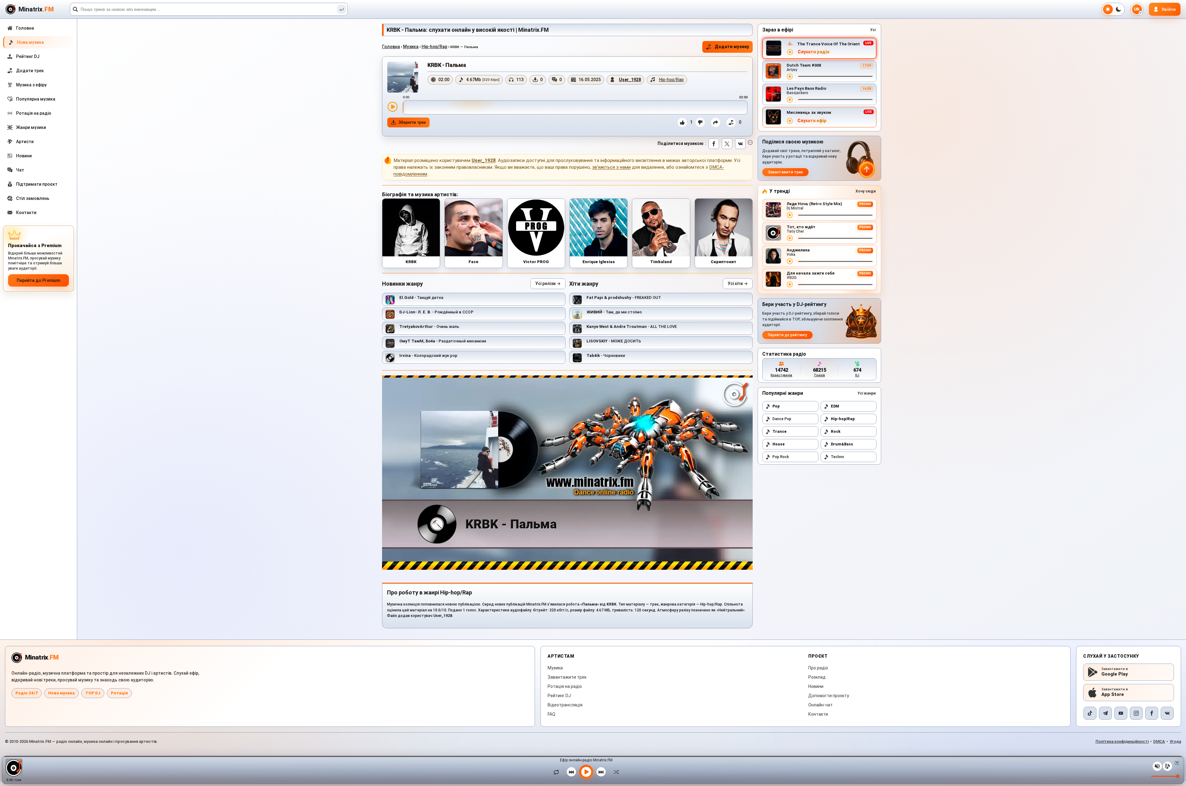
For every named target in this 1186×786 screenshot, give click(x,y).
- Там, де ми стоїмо (614, 312)
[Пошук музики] (342, 9)
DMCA (1159, 741)
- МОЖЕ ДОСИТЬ (614, 341)
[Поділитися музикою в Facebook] (714, 144)
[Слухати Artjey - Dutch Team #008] (790, 76)
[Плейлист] (1167, 766)
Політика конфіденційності (1122, 741)
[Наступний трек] (601, 771)
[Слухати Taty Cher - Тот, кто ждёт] (790, 238)
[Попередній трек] (571, 771)
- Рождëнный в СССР (436, 312)
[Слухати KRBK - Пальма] (392, 106)
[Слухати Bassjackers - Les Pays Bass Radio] (790, 100)
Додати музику (732, 46)
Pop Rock (780, 457)
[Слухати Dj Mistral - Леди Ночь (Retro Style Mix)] (790, 215)
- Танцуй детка (421, 297)
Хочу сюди (866, 191)
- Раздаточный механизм (442, 341)
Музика (410, 46)
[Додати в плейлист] (731, 122)
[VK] (1167, 713)
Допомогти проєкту (828, 695)
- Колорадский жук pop (428, 355)
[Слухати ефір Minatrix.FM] (790, 52)
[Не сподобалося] (700, 122)
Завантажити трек (785, 172)
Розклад (817, 677)
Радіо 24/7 (26, 693)
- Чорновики (606, 355)
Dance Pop (781, 419)
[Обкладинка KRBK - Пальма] (402, 77)
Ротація (119, 693)
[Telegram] (1105, 713)
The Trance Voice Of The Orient (828, 44)
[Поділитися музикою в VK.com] (740, 144)
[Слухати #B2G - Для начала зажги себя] (790, 284)
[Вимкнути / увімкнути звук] (1157, 766)
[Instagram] (1136, 713)
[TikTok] (1089, 713)
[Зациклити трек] (558, 772)
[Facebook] (1151, 713)
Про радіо (818, 667)
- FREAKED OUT (624, 297)
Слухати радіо (814, 52)
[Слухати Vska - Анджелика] (790, 261)
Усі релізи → (548, 283)
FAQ (551, 714)
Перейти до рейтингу (787, 335)
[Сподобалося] (682, 122)
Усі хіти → (738, 283)
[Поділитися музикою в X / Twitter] (727, 144)
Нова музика (61, 693)
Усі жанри (866, 393)
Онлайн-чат (820, 704)
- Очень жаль (429, 326)
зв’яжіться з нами (611, 167)
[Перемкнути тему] (1113, 9)
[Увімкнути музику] (586, 772)
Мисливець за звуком (809, 112)
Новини (815, 686)
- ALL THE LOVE (632, 326)
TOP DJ (92, 693)
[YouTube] (1120, 713)
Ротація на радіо (565, 686)
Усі (873, 30)
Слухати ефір (811, 120)
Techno (837, 457)
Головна (391, 46)
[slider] (575, 107)
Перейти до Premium (38, 280)
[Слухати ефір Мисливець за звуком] (790, 121)
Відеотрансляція (565, 704)
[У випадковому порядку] (614, 772)
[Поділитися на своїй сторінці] (715, 122)
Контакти (818, 714)
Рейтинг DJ (559, 695)
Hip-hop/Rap (434, 46)
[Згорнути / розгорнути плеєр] (1175, 762)
